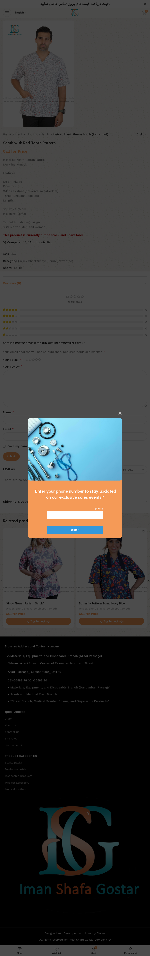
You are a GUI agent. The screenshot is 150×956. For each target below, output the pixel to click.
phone (99, 508)
